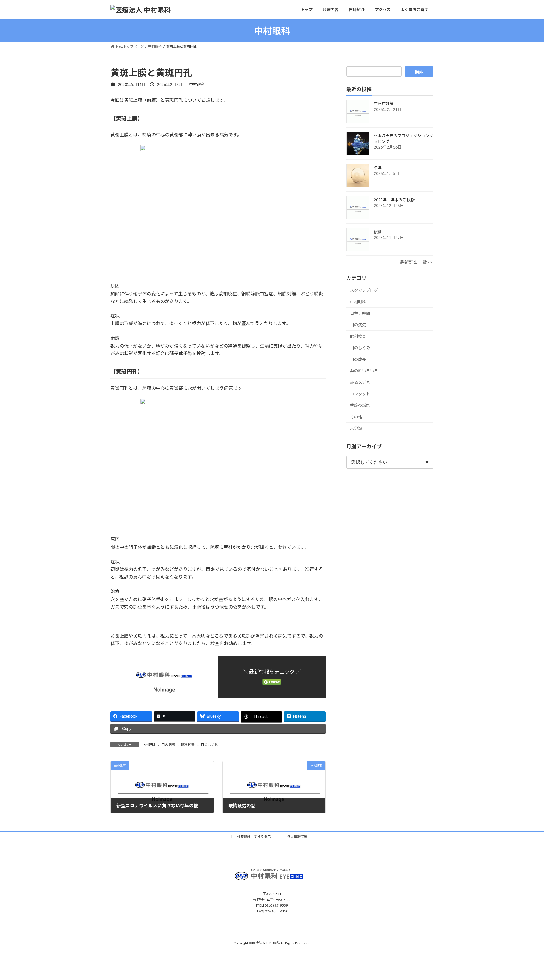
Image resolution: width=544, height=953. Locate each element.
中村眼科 (148, 744)
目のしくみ (209, 744)
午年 (378, 167)
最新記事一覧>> (416, 262)
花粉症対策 (384, 103)
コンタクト (360, 393)
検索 (419, 71)
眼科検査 (188, 744)
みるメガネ (360, 382)
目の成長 (358, 359)
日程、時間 (360, 313)
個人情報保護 (297, 836)
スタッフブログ (364, 290)
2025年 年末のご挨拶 (394, 199)
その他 (356, 416)
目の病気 (168, 744)
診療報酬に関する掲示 (254, 836)
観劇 (378, 231)
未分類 (356, 428)
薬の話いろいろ (364, 371)
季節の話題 (360, 405)
